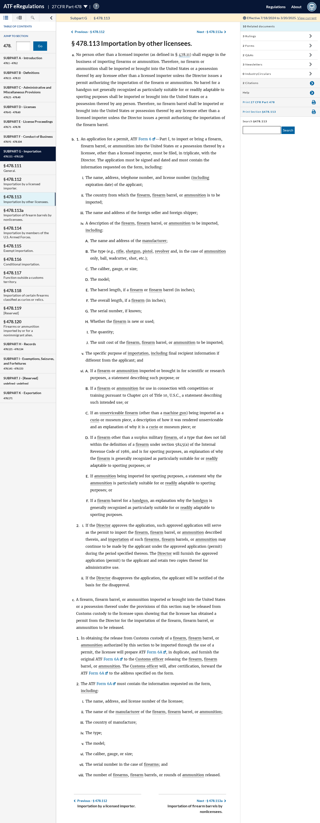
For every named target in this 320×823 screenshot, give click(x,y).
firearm (143, 195)
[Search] (32, 18)
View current (306, 18)
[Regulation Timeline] (19, 18)
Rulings (249, 36)
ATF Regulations (24, 6)
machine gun (174, 413)
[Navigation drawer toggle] (51, 18)
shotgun (133, 251)
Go (40, 46)
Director (103, 525)
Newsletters (252, 64)
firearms (151, 539)
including (201, 177)
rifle (119, 251)
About (296, 6)
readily (212, 458)
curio (94, 420)
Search (288, 130)
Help (246, 92)
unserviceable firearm (119, 413)
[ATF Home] (311, 6)
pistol (148, 251)
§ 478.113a (210, 32)
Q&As (248, 55)
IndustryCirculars (257, 74)
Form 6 (144, 139)
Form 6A (154, 652)
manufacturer (154, 241)
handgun (140, 500)
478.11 (184, 54)
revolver (162, 251)
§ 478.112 (89, 32)
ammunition (195, 195)
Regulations (276, 6)
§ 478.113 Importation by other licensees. (131, 43)
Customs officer (149, 659)
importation (138, 353)
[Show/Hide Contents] (310, 36)
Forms (248, 45)
